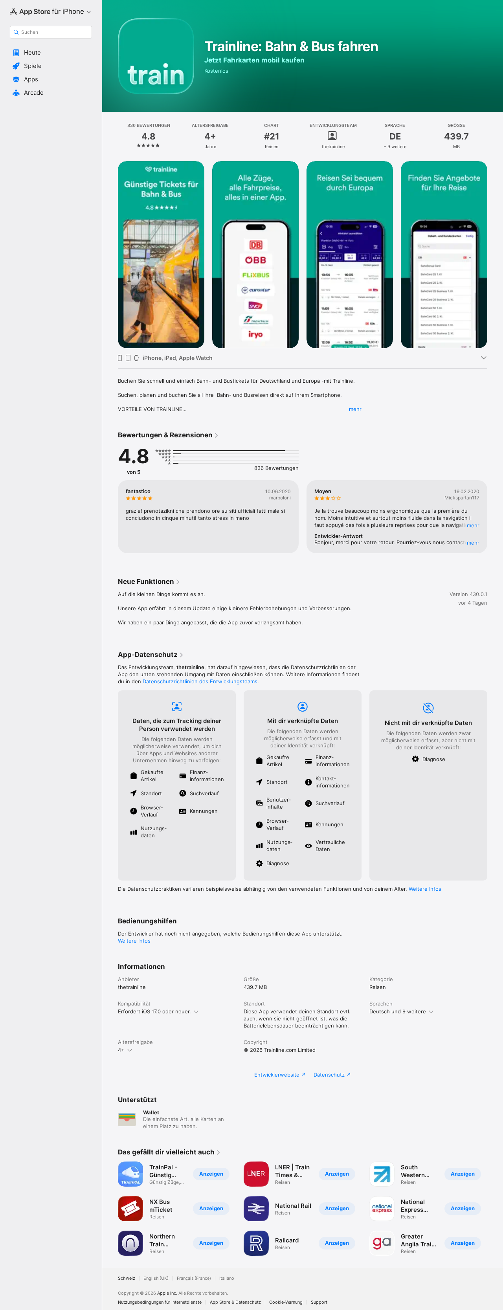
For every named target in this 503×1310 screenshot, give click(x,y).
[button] (51, 53)
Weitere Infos (425, 889)
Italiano (226, 1278)
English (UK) (156, 1278)
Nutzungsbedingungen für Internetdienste (160, 1302)
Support (319, 1302)
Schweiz (126, 1278)
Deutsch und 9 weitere (397, 1011)
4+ (121, 1050)
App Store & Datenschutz (235, 1302)
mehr (355, 409)
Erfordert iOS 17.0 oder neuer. (154, 1011)
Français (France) (194, 1278)
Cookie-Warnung (286, 1302)
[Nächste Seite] (495, 254)
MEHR (473, 525)
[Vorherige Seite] (110, 254)
